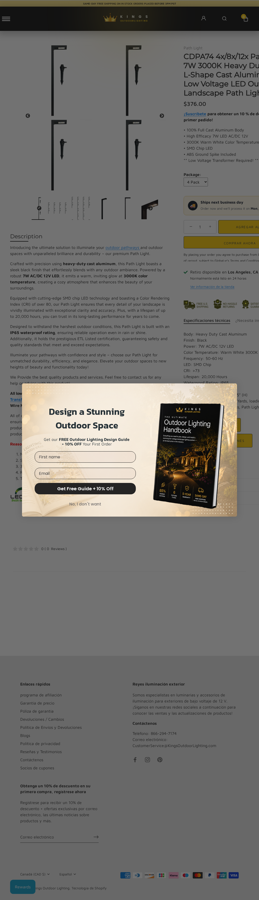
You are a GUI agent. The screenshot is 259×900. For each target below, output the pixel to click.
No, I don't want (85, 504)
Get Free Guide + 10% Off (85, 488)
